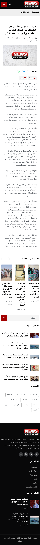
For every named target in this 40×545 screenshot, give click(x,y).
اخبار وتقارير (25, 12)
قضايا (35, 479)
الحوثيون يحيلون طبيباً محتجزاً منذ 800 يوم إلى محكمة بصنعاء (19, 502)
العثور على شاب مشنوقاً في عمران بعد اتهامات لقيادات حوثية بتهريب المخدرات (15, 367)
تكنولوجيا (17, 405)
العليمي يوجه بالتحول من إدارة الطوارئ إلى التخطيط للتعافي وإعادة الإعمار (20, 294)
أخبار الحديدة (21, 394)
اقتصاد (34, 400)
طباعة (31, 78)
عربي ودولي (13, 400)
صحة (35, 405)
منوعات (34, 467)
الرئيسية (35, 12)
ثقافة (35, 410)
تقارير (7, 405)
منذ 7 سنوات (11, 38)
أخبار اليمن (33, 394)
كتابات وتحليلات (31, 487)
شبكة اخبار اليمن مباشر (27, 38)
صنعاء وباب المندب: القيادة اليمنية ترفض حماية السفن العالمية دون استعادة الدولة (15, 345)
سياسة (9, 394)
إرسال (22, 78)
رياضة (26, 405)
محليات (24, 400)
